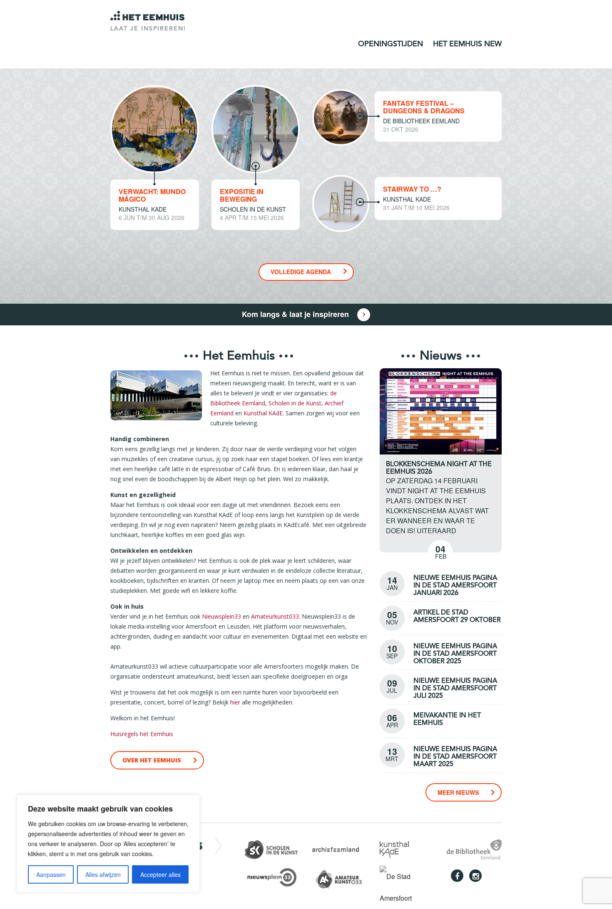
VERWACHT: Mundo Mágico (152, 195)
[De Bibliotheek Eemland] (474, 848)
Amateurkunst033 (275, 616)
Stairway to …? (412, 189)
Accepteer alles (160, 874)
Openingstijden (390, 44)
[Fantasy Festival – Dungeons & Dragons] (340, 116)
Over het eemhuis (151, 760)
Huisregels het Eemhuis (141, 734)
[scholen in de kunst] (271, 848)
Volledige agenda (301, 271)
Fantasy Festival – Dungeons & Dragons (424, 106)
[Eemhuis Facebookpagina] (457, 875)
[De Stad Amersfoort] (407, 886)
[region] (108, 843)
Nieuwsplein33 (221, 616)
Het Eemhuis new (467, 44)
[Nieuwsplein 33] (276, 876)
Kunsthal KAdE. (264, 413)
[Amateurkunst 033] (343, 878)
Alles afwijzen (103, 874)
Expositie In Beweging (242, 195)
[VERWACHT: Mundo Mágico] (154, 128)
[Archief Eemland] (335, 848)
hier (235, 702)
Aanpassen (51, 874)
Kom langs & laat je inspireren (296, 314)
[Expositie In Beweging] (255, 128)
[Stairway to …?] (340, 202)
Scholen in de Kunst (295, 403)
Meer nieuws (458, 792)
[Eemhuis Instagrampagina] (475, 875)
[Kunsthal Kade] (394, 848)
